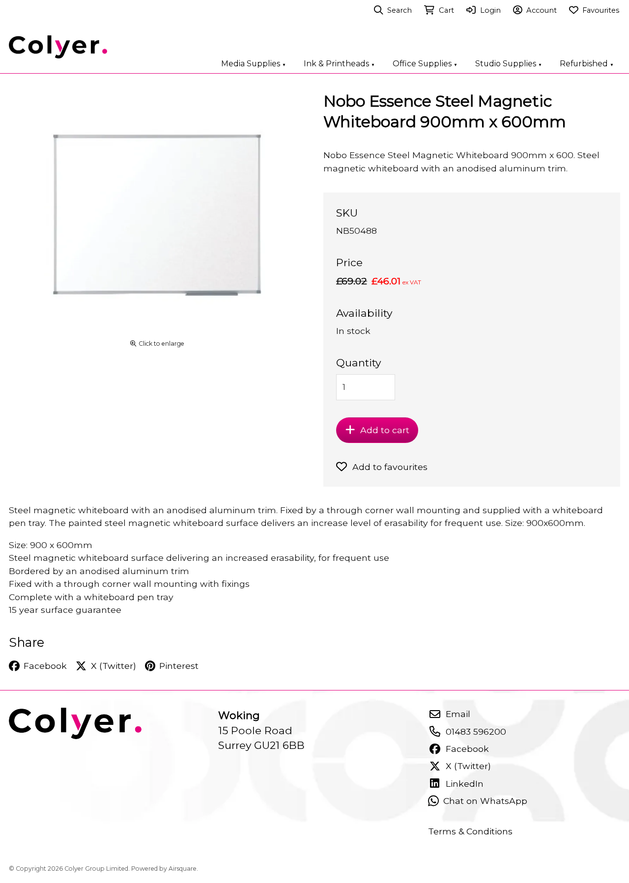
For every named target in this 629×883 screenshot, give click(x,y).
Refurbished (587, 63)
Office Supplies (425, 63)
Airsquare (183, 868)
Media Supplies (253, 63)
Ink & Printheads (339, 63)
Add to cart (384, 430)
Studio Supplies (508, 63)
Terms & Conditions (470, 831)
